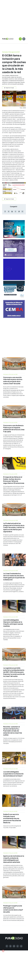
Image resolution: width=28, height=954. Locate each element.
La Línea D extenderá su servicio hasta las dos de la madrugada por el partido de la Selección (14, 576)
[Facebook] (5, 211)
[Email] (22, 211)
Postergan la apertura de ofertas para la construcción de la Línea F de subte (13, 909)
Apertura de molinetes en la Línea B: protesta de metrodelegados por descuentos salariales (13, 859)
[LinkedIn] (12, 211)
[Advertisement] (14, 17)
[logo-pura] (7, 38)
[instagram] (14, 946)
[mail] (21, 946)
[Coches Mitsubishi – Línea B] (14, 91)
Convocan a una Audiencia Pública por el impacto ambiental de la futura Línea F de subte (13, 428)
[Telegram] (18, 211)
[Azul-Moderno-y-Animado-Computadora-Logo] (14, 259)
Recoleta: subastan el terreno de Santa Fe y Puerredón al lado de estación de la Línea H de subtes (12, 731)
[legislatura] (14, 240)
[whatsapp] (17, 946)
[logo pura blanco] (14, 937)
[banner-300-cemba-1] (14, 300)
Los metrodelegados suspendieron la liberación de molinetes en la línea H (13, 774)
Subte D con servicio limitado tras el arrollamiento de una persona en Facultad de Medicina (12, 818)
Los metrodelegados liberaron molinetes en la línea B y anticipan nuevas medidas (13, 623)
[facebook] (6, 946)
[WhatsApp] (15, 211)
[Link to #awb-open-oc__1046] (20, 38)
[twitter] (10, 946)
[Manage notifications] (3, 951)
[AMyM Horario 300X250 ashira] (14, 281)
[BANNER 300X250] (14, 220)
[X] (8, 211)
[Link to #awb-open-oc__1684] (23, 38)
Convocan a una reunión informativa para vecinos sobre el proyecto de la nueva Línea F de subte (12, 380)
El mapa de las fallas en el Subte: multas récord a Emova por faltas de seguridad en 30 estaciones (13, 480)
